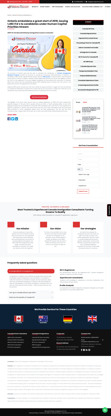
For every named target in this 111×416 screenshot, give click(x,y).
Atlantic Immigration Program (63, 389)
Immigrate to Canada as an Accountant (64, 380)
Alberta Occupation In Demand (91, 366)
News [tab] (85, 102)
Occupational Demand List (92, 7)
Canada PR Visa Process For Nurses (17, 369)
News (14, 15)
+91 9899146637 (78, 2)
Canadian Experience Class (88, 80)
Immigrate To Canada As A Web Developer (58, 375)
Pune (20, 361)
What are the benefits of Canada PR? (22, 297)
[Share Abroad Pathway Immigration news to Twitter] (12, 119)
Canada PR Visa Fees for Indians (86, 380)
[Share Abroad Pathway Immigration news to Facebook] (8, 119)
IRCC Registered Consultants (22, 366)
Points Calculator (72, 7)
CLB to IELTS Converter (45, 383)
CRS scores (46, 77)
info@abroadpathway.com (96, 2)
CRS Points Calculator (14, 345)
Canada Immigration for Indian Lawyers (40, 369)
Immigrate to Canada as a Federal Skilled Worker (37, 380)
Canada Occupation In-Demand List (70, 366)
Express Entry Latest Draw (88, 38)
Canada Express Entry (88, 34)
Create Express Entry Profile (88, 85)
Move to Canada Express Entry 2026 (82, 375)
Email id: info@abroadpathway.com (92, 340)
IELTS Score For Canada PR (88, 57)
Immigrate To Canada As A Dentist (90, 369)
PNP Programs (57, 7)
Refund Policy (56, 413)
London (50, 361)
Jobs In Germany (66, 394)
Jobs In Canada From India (88, 48)
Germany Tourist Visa (54, 394)
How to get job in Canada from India (77, 378)
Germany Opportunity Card (39, 394)
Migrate (35, 7)
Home (9, 15)
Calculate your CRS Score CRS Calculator (53, 378)
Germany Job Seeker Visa (21, 394)
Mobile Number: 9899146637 (90, 337)
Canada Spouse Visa (88, 66)
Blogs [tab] (78, 102)
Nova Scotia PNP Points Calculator (74, 398)
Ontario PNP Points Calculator (53, 401)
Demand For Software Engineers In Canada (66, 369)
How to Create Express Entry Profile (55, 386)
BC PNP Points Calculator (92, 398)
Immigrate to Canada (88, 52)
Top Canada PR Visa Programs (35, 375)
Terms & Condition (45, 413)
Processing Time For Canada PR (88, 43)
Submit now (83, 191)
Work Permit (45, 7)
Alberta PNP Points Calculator (16, 401)
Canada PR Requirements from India (77, 386)
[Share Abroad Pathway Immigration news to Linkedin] (16, 119)
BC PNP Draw (88, 62)
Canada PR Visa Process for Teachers (50, 372)
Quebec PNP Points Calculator (34, 401)
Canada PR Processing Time (41, 347)
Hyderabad (33, 361)
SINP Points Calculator (14, 337)
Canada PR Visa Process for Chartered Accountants (22, 372)
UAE (46, 361)
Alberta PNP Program (25, 389)
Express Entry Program (39, 340)
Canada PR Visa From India (40, 337)
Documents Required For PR (88, 90)
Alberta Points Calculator (15, 342)
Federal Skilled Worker (88, 76)
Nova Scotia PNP (37, 389)
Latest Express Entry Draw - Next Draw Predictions (86, 383)
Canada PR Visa (88, 29)
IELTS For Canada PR (38, 342)
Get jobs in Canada (89, 372)
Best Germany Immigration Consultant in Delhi (85, 394)
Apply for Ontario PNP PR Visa (62, 383)
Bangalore (26, 361)
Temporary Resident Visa (88, 71)
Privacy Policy (33, 413)
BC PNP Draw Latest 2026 (36, 386)
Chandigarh (40, 361)
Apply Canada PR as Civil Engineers (72, 372)
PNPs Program (36, 345)
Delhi (16, 361)
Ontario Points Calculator (15, 340)
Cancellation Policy (68, 413)
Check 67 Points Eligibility (80, 389)
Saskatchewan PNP (48, 389)
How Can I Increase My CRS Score (30, 378)
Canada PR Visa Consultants (40, 366)
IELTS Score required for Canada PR (18, 386)
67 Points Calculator (14, 347)
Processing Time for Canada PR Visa (27, 383)
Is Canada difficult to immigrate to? (21, 271)
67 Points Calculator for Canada (25, 398)
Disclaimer (78, 413)
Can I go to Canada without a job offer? (22, 293)
